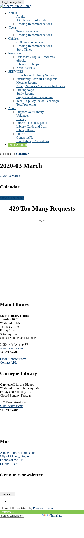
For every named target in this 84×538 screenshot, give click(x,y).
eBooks (21, 60)
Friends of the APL (12, 460)
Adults (12, 13)
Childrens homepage (29, 42)
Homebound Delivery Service (35, 75)
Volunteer (22, 115)
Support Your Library (30, 112)
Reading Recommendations (34, 24)
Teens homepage (27, 31)
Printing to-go (25, 90)
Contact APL (24, 137)
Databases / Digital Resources (35, 57)
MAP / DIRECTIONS (11, 348)
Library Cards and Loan (31, 126)
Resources (14, 53)
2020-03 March (10, 175)
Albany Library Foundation (17, 452)
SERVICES (16, 71)
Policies (21, 134)
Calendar (22, 153)
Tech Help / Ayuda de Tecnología (38, 101)
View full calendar (12, 198)
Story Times (24, 49)
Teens (12, 27)
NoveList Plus (25, 68)
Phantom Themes (44, 508)
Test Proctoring (26, 104)
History (21, 119)
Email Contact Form (13, 359)
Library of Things (27, 64)
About (12, 108)
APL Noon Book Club (31, 20)
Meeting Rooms (26, 82)
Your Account (17, 145)
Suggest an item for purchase (34, 97)
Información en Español (31, 123)
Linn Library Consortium (32, 141)
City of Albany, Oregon (15, 456)
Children (13, 38)
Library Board (25, 130)
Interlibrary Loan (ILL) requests (36, 79)
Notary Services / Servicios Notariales (40, 86)
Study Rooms (25, 93)
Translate (56, 515)
